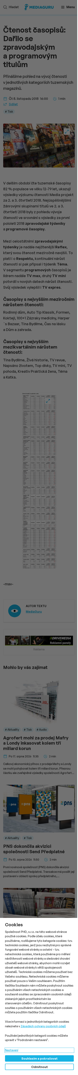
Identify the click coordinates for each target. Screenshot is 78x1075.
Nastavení (11, 1050)
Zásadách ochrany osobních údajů (43, 1026)
